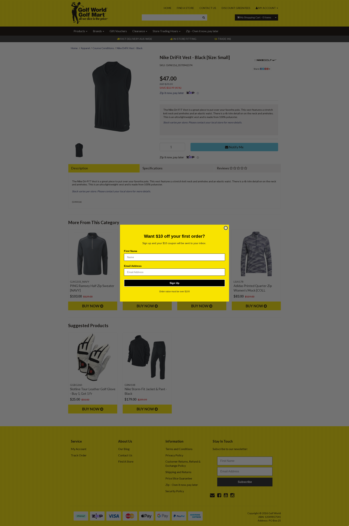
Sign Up (174, 283)
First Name (130, 251)
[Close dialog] (226, 228)
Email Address (133, 265)
